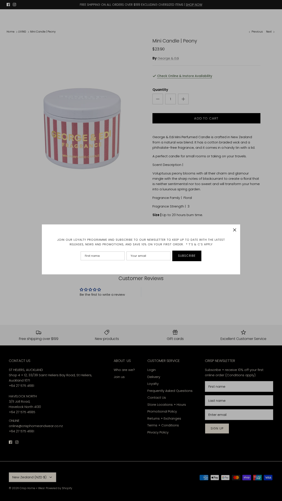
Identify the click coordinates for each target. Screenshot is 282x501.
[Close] (234, 230)
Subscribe (187, 256)
